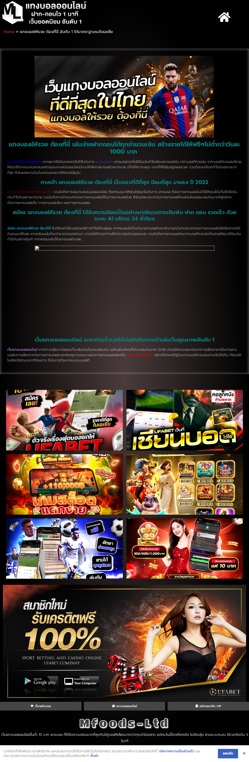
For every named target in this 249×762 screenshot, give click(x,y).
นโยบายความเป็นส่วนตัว (176, 751)
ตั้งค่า (94, 756)
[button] (224, 17)
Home (9, 32)
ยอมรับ (228, 753)
